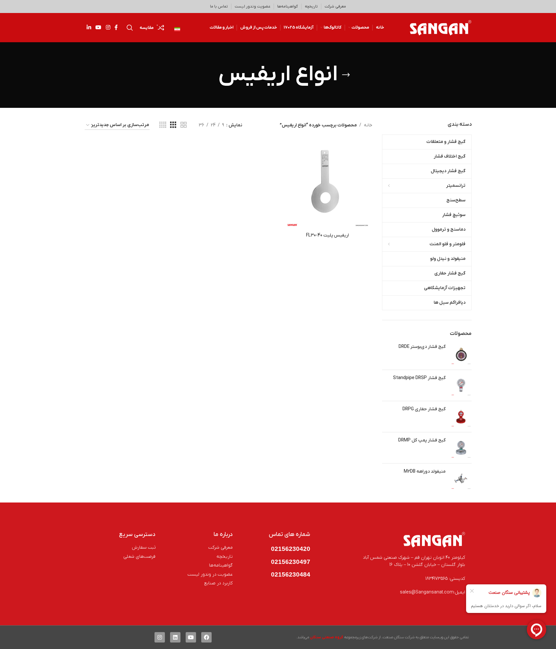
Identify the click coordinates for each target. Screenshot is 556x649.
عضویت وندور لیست (252, 6)
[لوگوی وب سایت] (441, 27)
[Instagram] (159, 637)
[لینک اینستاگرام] (108, 27)
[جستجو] (129, 27)
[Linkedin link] (89, 27)
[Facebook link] (116, 27)
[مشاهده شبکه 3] (173, 125)
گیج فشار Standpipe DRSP (419, 378)
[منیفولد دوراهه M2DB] (461, 479)
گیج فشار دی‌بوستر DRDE (422, 347)
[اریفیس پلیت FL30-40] (328, 184)
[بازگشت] (346, 75)
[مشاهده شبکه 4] (162, 125)
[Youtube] (191, 637)
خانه (368, 125)
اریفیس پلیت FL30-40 (327, 235)
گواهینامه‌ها (287, 6)
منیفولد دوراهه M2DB (425, 471)
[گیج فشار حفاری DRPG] (461, 416)
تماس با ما (219, 6)
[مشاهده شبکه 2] (183, 125)
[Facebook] (206, 637)
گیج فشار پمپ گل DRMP (422, 440)
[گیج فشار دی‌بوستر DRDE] (461, 354)
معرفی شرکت (335, 6)
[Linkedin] (175, 637)
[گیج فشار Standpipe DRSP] (461, 385)
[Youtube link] (98, 27)
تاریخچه (311, 6)
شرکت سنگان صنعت (398, 637)
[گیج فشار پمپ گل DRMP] (461, 447)
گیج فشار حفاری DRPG (424, 409)
